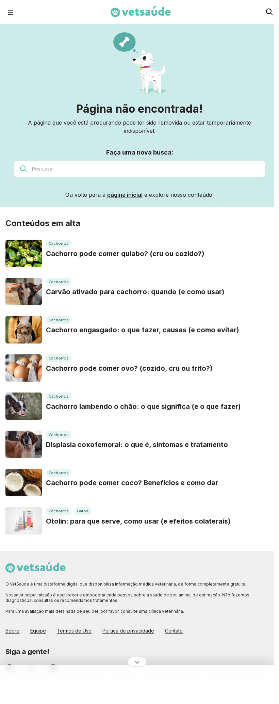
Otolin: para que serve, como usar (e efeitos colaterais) (138, 521)
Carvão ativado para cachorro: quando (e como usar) (135, 292)
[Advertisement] (137, 685)
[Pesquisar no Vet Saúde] (269, 12)
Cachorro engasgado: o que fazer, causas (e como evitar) (142, 330)
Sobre (12, 631)
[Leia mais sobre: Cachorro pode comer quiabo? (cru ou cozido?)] (23, 253)
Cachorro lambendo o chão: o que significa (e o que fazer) (143, 406)
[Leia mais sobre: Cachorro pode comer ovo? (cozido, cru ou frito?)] (23, 368)
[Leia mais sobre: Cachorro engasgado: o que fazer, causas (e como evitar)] (23, 329)
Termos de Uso (74, 631)
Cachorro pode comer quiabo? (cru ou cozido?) (125, 254)
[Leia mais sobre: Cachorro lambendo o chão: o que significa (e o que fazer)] (23, 406)
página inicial (125, 194)
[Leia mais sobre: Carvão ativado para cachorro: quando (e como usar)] (23, 291)
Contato (174, 631)
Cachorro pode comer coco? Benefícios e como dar (132, 483)
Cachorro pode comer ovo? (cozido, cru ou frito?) (129, 368)
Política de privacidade (128, 631)
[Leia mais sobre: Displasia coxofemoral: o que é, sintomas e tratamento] (23, 444)
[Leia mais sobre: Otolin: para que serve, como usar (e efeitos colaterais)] (23, 520)
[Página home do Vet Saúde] (139, 567)
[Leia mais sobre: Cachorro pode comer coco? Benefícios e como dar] (23, 482)
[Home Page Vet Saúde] (141, 12)
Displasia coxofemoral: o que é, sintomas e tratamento (137, 445)
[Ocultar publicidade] (137, 662)
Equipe (38, 631)
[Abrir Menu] (10, 12)
